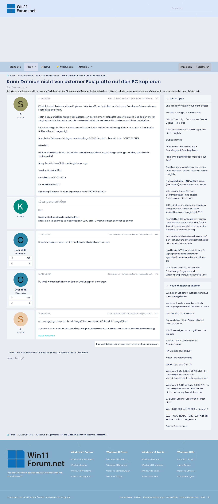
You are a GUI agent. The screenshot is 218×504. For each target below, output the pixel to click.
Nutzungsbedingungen (153, 497)
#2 (156, 234)
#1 (157, 98)
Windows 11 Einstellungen (118, 470)
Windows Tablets (150, 476)
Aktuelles (84, 66)
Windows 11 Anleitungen (82, 459)
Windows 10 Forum (150, 459)
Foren (30, 66)
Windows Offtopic (185, 470)
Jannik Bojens (184, 465)
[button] (35, 67)
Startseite (15, 66)
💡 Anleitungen (64, 66)
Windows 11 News (79, 465)
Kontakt (137, 497)
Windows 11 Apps (114, 476)
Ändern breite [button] (126, 497)
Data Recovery (46, 335)
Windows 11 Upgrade (80, 476)
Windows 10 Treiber (151, 470)
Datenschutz (172, 497)
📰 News (45, 66)
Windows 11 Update (115, 459)
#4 (156, 313)
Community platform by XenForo (34, 497)
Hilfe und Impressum (189, 497)
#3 (156, 274)
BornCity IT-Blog (185, 459)
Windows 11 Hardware (116, 465)
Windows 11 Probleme (81, 470)
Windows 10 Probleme (152, 465)
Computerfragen (185, 476)
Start (203, 497)
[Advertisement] (109, 39)
